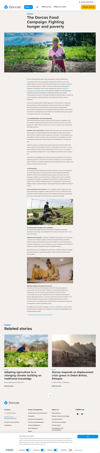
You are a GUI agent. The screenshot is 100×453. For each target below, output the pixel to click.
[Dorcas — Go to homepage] (12, 7)
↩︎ (52, 314)
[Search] (37, 7)
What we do (46, 7)
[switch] (43, 450)
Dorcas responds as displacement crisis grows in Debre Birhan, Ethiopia (72, 375)
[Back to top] (50, 395)
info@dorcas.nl (8, 417)
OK (88, 436)
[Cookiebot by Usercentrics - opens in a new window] (9, 450)
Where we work (60, 7)
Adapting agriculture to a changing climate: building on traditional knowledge (22, 375)
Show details (78, 450)
